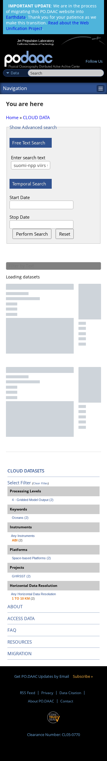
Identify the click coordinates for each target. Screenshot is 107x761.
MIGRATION (19, 653)
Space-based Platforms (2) (31, 558)
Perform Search (32, 234)
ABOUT (15, 606)
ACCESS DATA (21, 618)
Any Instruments (23, 536)
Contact (66, 701)
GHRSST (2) (21, 576)
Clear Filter (40, 483)
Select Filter (19, 483)
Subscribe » (83, 676)
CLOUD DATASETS (25, 471)
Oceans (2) (20, 517)
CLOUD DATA (36, 117)
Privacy (47, 693)
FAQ (11, 630)
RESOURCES (19, 642)
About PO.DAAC (41, 701)
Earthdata (16, 17)
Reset (64, 234)
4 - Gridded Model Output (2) (33, 500)
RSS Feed (27, 693)
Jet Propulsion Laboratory (35, 40)
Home (12, 117)
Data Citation (70, 693)
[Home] (42, 60)
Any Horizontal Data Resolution (33, 594)
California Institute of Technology (35, 43)
